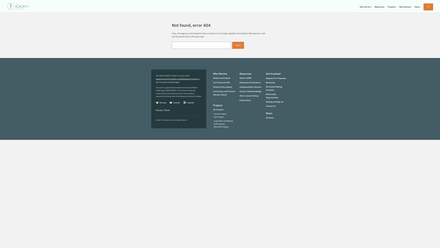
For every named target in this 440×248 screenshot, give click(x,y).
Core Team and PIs (221, 82)
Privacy (159, 110)
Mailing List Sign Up (274, 102)
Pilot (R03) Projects (221, 127)
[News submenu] (420, 6)
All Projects (218, 109)
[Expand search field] (428, 6)
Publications (245, 100)
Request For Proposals (276, 78)
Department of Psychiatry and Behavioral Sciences (177, 79)
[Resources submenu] (385, 6)
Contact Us (271, 106)
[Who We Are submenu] (371, 6)
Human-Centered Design (250, 91)
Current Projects (220, 114)
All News (270, 118)
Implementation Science (250, 87)
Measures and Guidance (250, 82)
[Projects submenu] (396, 6)
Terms (167, 110)
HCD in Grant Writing (248, 96)
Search (238, 45)
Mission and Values (221, 78)
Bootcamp (270, 82)
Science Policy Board (222, 87)
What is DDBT (245, 78)
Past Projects (219, 117)
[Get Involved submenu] (411, 6)
